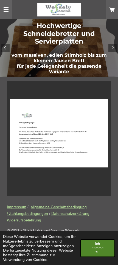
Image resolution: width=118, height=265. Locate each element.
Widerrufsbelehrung (24, 220)
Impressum (16, 207)
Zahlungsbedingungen (28, 213)
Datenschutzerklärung (70, 213)
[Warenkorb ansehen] (112, 9)
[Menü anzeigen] (6, 9)
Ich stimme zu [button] (97, 248)
